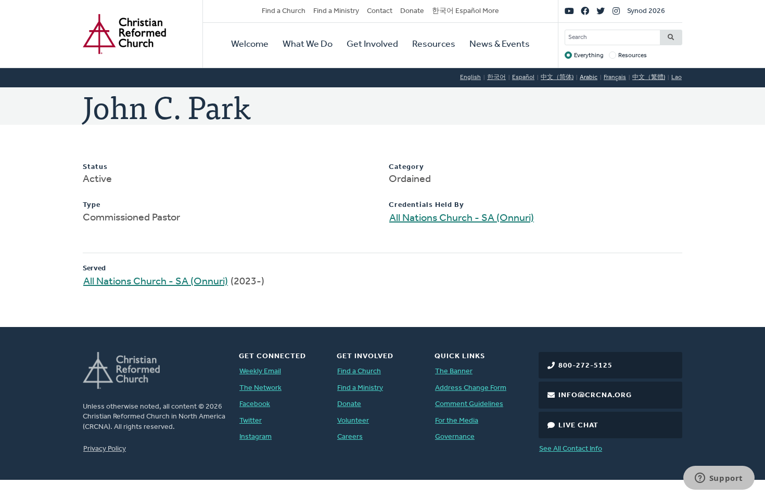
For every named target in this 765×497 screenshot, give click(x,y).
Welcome (250, 44)
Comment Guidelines (469, 404)
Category (406, 167)
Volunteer (353, 421)
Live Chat (578, 425)
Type (91, 205)
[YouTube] (569, 11)
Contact (379, 11)
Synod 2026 (646, 11)
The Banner (454, 371)
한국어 (496, 77)
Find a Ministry (336, 11)
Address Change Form (470, 388)
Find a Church (283, 11)
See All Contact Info (570, 449)
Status (95, 167)
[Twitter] (600, 11)
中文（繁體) (648, 77)
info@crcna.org (595, 395)
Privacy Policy (104, 449)
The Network (260, 388)
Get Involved (372, 44)
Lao (676, 77)
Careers (350, 437)
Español (523, 77)
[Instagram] (616, 11)
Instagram (255, 437)
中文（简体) (557, 77)
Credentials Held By (426, 205)
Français (615, 77)
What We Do (308, 44)
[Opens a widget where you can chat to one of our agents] (719, 479)
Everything (589, 56)
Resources (433, 44)
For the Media (456, 421)
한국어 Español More (465, 11)
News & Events (499, 44)
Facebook (254, 404)
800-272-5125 (585, 366)
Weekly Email (260, 371)
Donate (412, 11)
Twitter (250, 421)
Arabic (588, 77)
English (470, 77)
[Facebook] (585, 11)
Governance (455, 437)
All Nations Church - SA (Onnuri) (461, 218)
